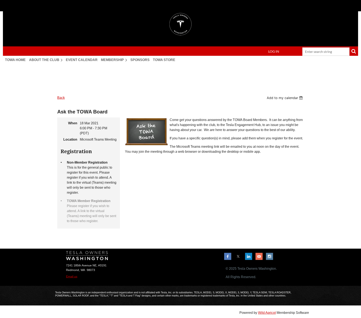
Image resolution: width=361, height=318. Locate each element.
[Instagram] (269, 256)
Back (61, 97)
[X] (238, 256)
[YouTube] (259, 256)
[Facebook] (227, 256)
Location (70, 139)
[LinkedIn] (248, 256)
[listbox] (285, 97)
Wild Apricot (267, 312)
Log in (273, 51)
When (72, 123)
